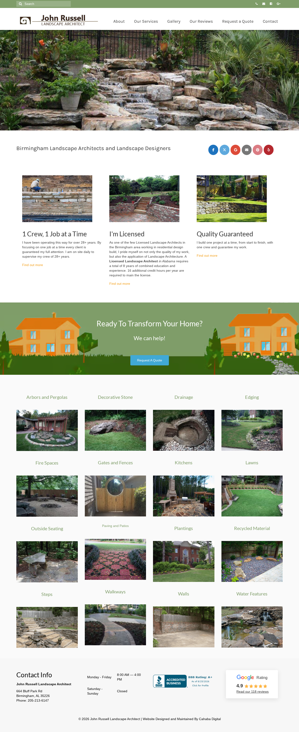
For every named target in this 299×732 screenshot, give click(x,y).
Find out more (32, 265)
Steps (47, 594)
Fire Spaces (47, 462)
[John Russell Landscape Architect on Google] (235, 150)
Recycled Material (252, 528)
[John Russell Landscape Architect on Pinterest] (258, 150)
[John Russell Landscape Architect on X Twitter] (224, 150)
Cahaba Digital (210, 719)
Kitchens (183, 462)
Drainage (183, 397)
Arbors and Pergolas (47, 397)
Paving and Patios (115, 526)
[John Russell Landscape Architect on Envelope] (247, 150)
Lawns (252, 462)
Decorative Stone (115, 397)
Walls (183, 593)
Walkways (115, 591)
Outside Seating (47, 528)
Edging (252, 397)
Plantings (183, 528)
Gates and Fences (115, 462)
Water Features (251, 593)
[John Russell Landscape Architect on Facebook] (213, 150)
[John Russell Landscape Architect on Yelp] (269, 150)
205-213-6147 (38, 700)
